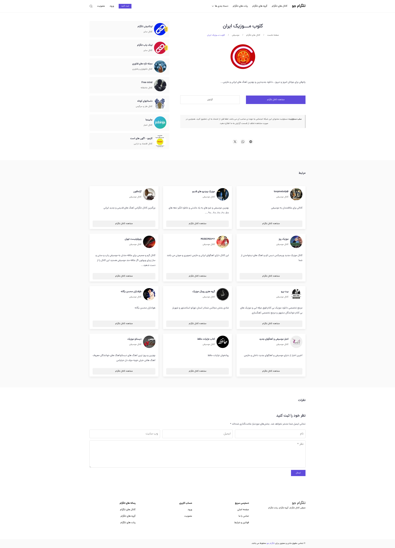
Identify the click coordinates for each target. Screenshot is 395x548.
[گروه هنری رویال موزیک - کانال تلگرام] (222, 294)
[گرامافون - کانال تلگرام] (149, 194)
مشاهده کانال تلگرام (276, 99)
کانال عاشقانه (146, 88)
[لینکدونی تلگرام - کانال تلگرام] (160, 29)
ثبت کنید (125, 6)
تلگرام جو (299, 503)
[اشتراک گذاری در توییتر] (235, 141)
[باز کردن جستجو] (91, 6)
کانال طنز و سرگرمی (144, 106)
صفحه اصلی (243, 510)
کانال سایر (147, 31)
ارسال (298, 473)
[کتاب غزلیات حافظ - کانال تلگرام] (222, 342)
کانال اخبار (147, 125)
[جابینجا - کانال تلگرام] (160, 123)
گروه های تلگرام (259, 6)
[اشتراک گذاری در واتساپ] (243, 141)
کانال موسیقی (282, 197)
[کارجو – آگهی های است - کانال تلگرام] (160, 141)
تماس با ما (244, 516)
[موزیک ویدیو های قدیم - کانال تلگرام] (222, 194)
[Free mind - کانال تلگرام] (160, 85)
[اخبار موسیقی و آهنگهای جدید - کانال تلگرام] (296, 342)
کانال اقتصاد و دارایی (143, 144)
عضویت (101, 6)
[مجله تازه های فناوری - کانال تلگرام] (160, 67)
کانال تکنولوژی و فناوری (142, 69)
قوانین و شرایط (241, 523)
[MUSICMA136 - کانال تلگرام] (222, 242)
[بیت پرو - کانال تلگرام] (296, 294)
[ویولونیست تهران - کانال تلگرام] (149, 242)
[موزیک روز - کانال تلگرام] (296, 242)
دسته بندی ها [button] (221, 6)
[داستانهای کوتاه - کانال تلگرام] (160, 104)
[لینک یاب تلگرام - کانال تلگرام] (160, 48)
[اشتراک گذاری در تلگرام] (251, 141)
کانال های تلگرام (279, 6)
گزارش (210, 99)
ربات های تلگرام (240, 6)
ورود (112, 6)
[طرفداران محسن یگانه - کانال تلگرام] (149, 294)
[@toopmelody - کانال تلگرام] (296, 194)
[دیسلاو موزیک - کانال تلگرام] (149, 342)
